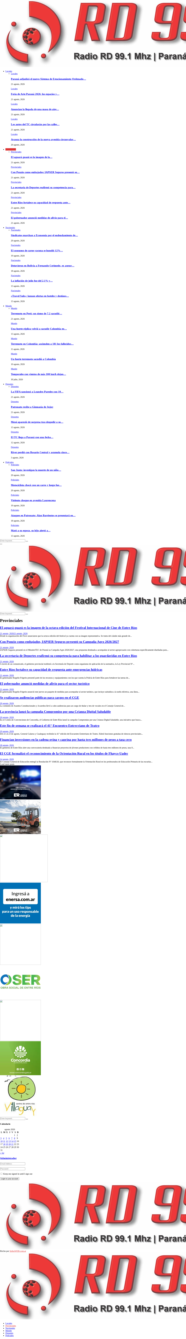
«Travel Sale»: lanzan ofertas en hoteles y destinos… (40, 296)
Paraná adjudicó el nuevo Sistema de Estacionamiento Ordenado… (48, 79)
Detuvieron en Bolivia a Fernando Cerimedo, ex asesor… (42, 265)
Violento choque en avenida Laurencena (33, 500)
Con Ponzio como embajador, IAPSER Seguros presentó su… (45, 172)
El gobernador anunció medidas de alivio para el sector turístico (45, 683)
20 (10, 1144)
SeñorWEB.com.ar (18, 1251)
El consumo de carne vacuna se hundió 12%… (37, 250)
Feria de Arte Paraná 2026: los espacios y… (35, 94)
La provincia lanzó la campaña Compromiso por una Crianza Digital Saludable (55, 711)
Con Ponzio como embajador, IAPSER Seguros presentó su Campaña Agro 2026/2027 (59, 641)
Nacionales (10, 227)
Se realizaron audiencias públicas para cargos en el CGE (39, 697)
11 (4, 1141)
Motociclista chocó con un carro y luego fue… (36, 485)
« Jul (2, 1153)
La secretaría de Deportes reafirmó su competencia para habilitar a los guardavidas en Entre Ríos (68, 655)
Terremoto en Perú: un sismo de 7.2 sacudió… (36, 313)
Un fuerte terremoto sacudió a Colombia (33, 359)
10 (1, 1141)
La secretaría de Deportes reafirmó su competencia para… (43, 187)
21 (12, 1144)
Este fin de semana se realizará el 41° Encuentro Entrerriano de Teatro (49, 725)
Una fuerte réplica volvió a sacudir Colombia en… (39, 328)
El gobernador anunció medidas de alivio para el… (39, 217)
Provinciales (10, 149)
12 (7, 1141)
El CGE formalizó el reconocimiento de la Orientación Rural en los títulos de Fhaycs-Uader (64, 753)
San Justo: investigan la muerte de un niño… (36, 470)
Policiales (9, 462)
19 (7, 1144)
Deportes (9, 384)
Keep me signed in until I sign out (17, 1174)
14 (12, 1141)
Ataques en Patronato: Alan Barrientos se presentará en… (43, 515)
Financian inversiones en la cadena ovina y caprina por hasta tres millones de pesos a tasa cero (66, 739)
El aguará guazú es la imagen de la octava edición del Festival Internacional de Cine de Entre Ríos (68, 627)
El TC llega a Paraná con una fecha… (32, 437)
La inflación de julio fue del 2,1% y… (32, 280)
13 (10, 1141)
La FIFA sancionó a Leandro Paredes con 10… (37, 391)
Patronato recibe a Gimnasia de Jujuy (32, 406)
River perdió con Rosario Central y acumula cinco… (40, 452)
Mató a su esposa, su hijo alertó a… (31, 530)
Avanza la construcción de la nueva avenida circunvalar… (43, 139)
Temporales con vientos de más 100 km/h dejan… (38, 374)
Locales (8, 71)
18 (4, 1144)
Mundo (8, 306)
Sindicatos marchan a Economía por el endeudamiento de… (44, 235)
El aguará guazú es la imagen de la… (31, 157)
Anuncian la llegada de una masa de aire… (35, 109)
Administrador (8, 1158)
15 (15, 1141)
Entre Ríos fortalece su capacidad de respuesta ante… (40, 202)
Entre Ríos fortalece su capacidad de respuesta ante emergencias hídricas (51, 669)
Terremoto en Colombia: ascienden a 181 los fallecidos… (42, 343)
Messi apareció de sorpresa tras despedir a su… (37, 422)
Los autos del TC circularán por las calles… (35, 124)
